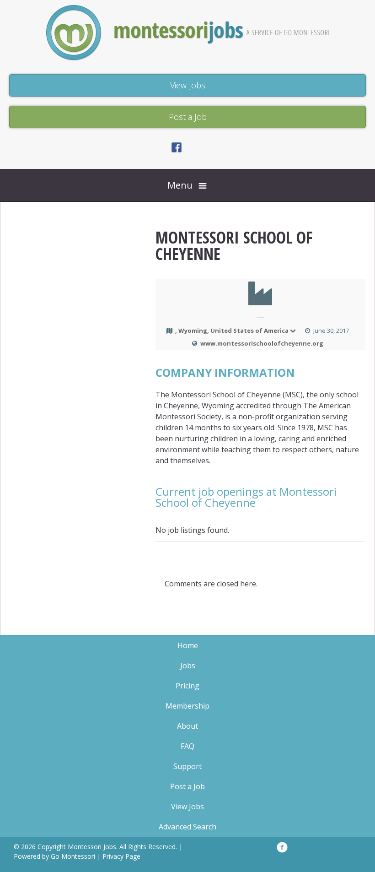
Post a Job (187, 786)
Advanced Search (187, 827)
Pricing (187, 686)
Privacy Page (121, 856)
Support (187, 766)
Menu (180, 185)
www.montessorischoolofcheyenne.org (261, 343)
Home (187, 645)
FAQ (187, 746)
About (187, 726)
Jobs (187, 666)
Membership (187, 706)
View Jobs (187, 807)
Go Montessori (73, 856)
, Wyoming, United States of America (232, 330)
